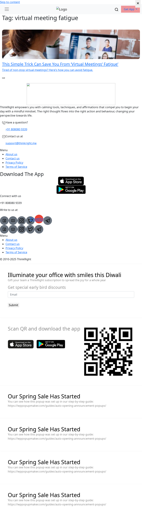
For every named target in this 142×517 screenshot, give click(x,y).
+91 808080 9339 (16, 129)
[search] (116, 9)
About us (11, 154)
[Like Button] (3, 77)
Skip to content (10, 2)
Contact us (13, 158)
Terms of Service (16, 167)
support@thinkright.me (21, 143)
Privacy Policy (14, 162)
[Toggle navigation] (6, 9)
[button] (130, 9)
